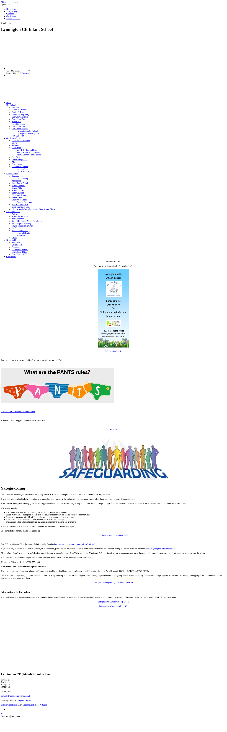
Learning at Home (19, 200)
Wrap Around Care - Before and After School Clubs (33, 209)
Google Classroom (24, 202)
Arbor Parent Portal (20, 183)
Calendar (10, 14)
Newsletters (16, 242)
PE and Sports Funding (21, 223)
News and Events (13, 240)
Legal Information (25, 700)
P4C (13, 162)
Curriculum (11, 16)
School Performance (20, 216)
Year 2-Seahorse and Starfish (29, 155)
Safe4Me (113, 429)
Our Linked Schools (20, 129)
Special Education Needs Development (28, 221)
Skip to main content (9, 2)
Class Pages (16, 148)
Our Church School (20, 117)
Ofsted (14, 238)
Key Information (13, 211)
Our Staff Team (18, 112)
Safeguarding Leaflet (113, 351)
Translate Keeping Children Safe (114, 535)
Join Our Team (18, 136)
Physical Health (23, 233)
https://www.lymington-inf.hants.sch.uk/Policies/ (74, 544)
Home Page (11, 9)
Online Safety (22, 178)
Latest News (17, 245)
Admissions (16, 121)
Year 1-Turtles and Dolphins (28, 152)
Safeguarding (11, 11)
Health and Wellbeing (21, 230)
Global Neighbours (19, 159)
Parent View (17, 197)
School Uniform (18, 190)
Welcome (15, 107)
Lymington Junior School (27, 131)
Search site (5, 716)
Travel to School (18, 124)
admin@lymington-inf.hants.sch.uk (160, 549)
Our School (11, 105)
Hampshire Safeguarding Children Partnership (113, 582)
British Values (17, 164)
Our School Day (18, 126)
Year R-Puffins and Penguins (29, 150)
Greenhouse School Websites (35, 705)
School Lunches (13, 18)
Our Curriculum (13, 138)
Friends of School (19, 195)
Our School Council (25, 171)
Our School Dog (18, 119)
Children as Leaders (20, 166)
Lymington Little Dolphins (28, 133)
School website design (10, 705)
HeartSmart (16, 157)
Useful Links (17, 228)
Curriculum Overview (21, 140)
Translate (26, 73)
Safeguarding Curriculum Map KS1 (113, 606)
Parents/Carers (12, 174)
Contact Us (11, 256)
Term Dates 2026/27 (20, 254)
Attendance (16, 181)
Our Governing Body (20, 114)
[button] (12, 23)
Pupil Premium (18, 219)
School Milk (17, 188)
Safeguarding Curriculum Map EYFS (113, 602)
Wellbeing (21, 235)
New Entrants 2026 (20, 204)
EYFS (14, 143)
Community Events (20, 249)
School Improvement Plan (22, 226)
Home (8, 102)
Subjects (15, 145)
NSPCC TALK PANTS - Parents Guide (18, 411)
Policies (15, 214)
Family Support (18, 193)
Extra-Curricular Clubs (21, 207)
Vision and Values (19, 110)
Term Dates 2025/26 (20, 252)
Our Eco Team (23, 169)
